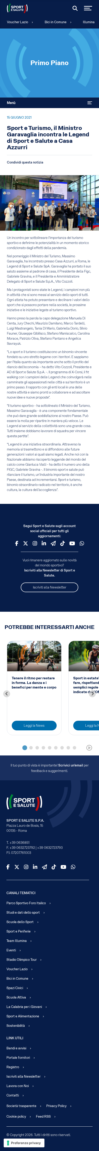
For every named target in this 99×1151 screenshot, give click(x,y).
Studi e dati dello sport (23, 912)
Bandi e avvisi (16, 1048)
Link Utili (14, 1038)
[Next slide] (92, 693)
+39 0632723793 (50, 848)
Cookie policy (16, 1116)
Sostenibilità (15, 1026)
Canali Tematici (20, 893)
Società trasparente (21, 1106)
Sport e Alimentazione (22, 1016)
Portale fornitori (18, 1058)
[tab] (24, 747)
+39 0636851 (19, 843)
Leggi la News (34, 725)
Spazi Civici (14, 988)
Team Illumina (16, 941)
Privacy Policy (56, 1106)
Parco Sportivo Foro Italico (26, 903)
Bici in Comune (56, 22)
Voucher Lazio (17, 22)
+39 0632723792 (22, 848)
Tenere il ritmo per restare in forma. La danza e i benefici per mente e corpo (34, 682)
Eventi (11, 950)
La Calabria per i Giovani (24, 1007)
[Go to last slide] (6, 693)
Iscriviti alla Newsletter (49, 587)
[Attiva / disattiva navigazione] (89, 102)
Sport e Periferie (18, 931)
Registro (12, 1067)
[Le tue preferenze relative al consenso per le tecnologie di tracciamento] (24, 1143)
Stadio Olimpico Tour (21, 960)
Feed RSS (43, 1116)
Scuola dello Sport (20, 922)
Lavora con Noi (17, 1086)
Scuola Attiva (16, 997)
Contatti (12, 1095)
